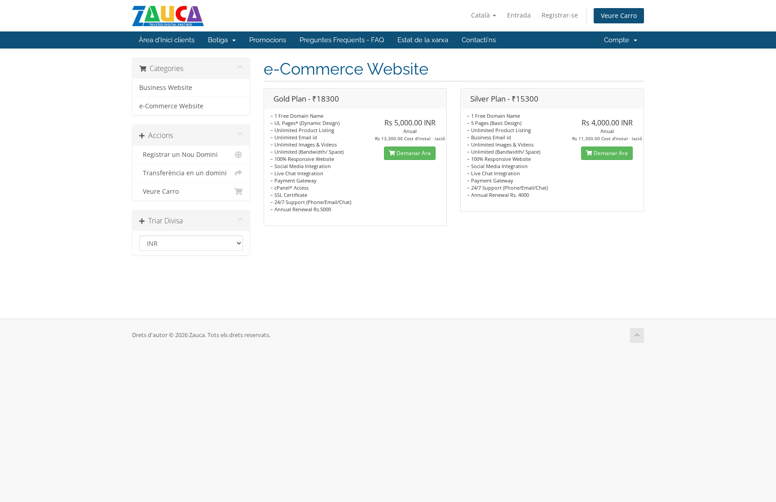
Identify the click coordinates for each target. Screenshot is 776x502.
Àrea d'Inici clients (166, 40)
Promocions (267, 40)
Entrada (519, 15)
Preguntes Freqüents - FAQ (342, 40)
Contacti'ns (479, 40)
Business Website (165, 88)
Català (481, 15)
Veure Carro (619, 15)
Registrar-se (560, 15)
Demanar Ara (413, 153)
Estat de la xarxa (422, 40)
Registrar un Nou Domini (178, 155)
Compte (618, 40)
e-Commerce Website (171, 106)
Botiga (219, 40)
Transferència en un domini (183, 173)
